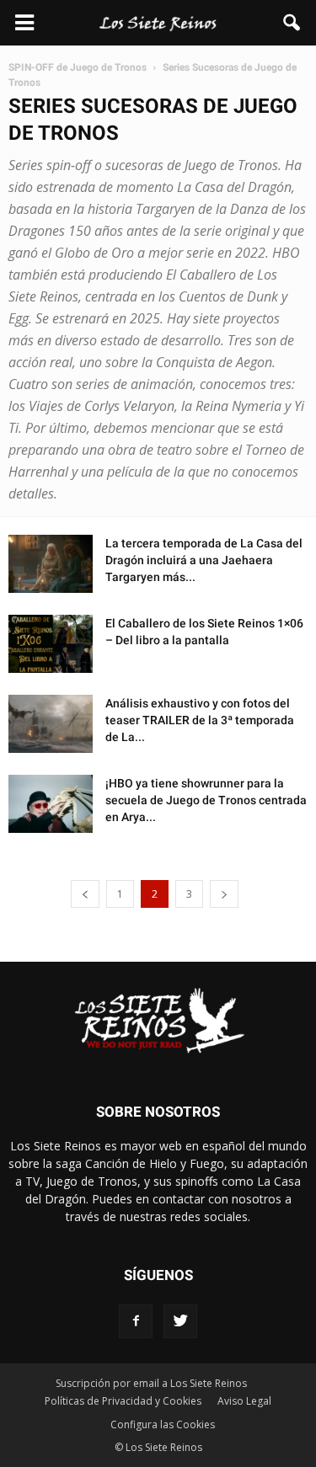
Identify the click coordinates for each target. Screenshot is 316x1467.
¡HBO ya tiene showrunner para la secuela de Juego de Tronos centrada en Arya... (206, 800)
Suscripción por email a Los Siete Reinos (151, 1383)
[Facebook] (136, 1321)
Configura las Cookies (162, 1424)
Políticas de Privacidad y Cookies (123, 1401)
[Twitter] (180, 1321)
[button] (292, 22)
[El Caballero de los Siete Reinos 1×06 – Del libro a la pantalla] (50, 644)
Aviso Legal (244, 1401)
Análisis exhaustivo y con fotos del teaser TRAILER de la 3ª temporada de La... (199, 720)
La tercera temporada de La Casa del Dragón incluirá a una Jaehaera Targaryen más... (204, 560)
